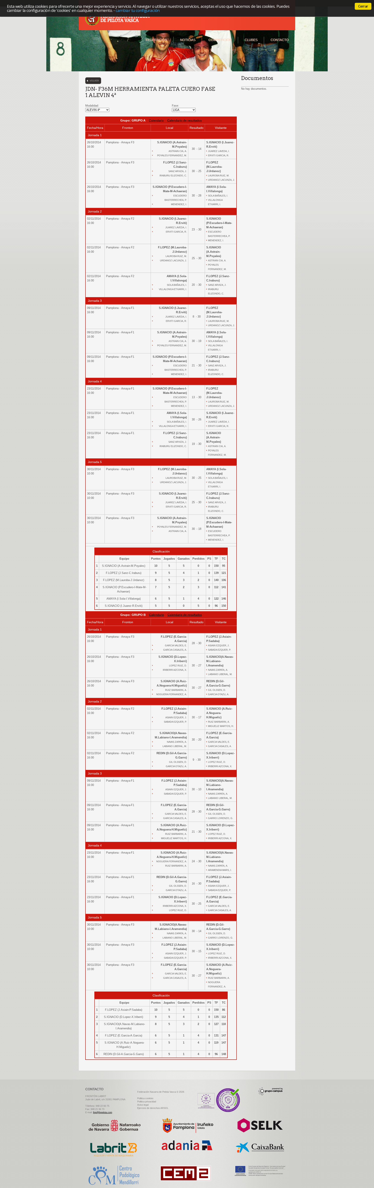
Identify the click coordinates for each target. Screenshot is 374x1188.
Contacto (280, 40)
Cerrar (363, 6)
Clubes (251, 40)
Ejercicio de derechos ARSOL (152, 1108)
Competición (220, 40)
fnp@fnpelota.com (102, 1112)
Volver (94, 80)
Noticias (187, 40)
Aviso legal (142, 1104)
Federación (156, 40)
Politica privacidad (146, 1101)
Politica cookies (145, 1098)
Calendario (156, 120)
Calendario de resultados (184, 120)
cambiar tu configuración (138, 10)
